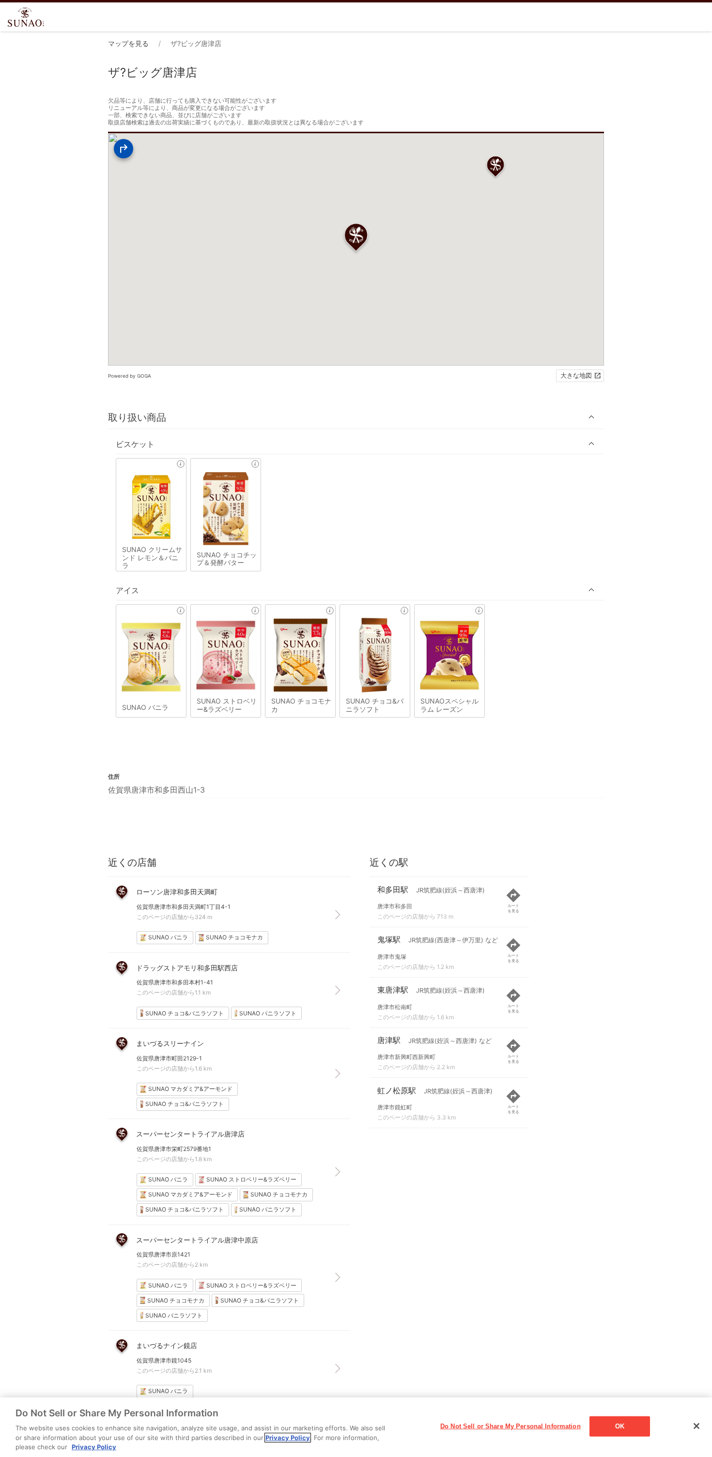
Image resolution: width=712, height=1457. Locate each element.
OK (619, 1426)
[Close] (696, 1426)
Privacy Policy (287, 1438)
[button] (356, 417)
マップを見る (128, 43)
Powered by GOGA (129, 376)
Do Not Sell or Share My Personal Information (510, 1426)
